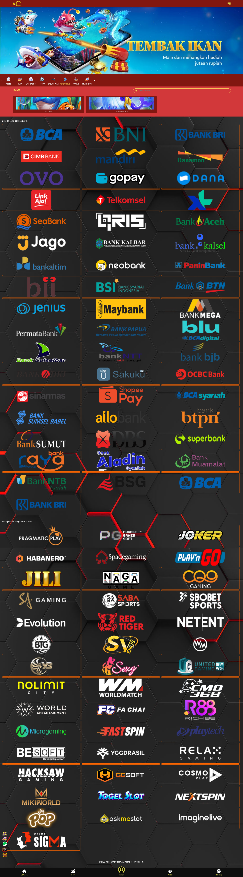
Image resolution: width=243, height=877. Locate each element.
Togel (8, 84)
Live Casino (31, 84)
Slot (20, 84)
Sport (42, 84)
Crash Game (87, 84)
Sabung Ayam (53, 84)
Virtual (76, 84)
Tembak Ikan (65, 84)
